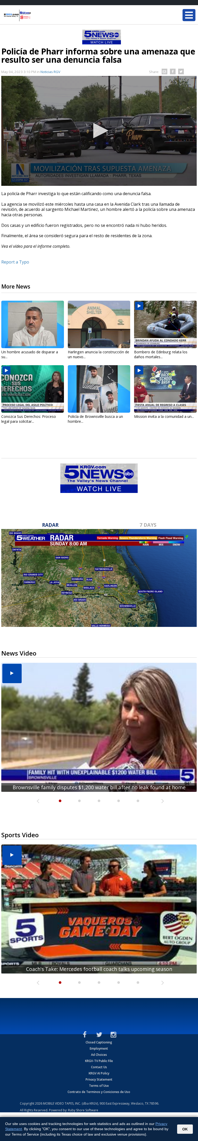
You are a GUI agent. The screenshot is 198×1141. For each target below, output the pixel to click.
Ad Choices (99, 1054)
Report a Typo (15, 262)
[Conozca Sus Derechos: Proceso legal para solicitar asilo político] (32, 389)
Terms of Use (99, 1085)
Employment (99, 1048)
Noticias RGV (50, 71)
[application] (99, 131)
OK (185, 1129)
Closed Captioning (99, 1042)
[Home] (35, 15)
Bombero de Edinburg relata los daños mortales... (160, 354)
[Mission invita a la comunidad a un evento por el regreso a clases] (165, 389)
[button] (99, 130)
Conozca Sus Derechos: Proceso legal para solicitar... (28, 419)
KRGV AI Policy (99, 1073)
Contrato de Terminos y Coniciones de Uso (99, 1092)
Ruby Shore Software (83, 1110)
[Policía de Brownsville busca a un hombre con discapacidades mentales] (99, 389)
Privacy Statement (99, 1079)
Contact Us (99, 1067)
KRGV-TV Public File (99, 1061)
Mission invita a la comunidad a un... (164, 416)
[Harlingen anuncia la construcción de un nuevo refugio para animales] (99, 324)
